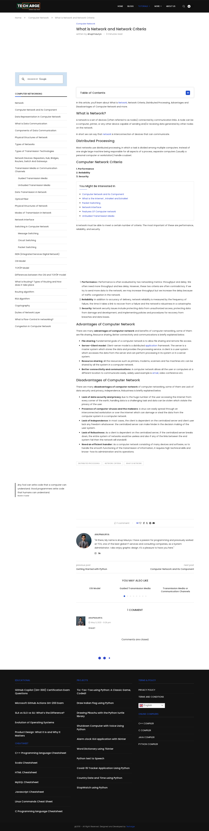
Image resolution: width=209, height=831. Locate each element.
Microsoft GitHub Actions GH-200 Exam (39, 703)
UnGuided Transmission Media (98, 216)
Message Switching (28, 233)
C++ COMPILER (146, 723)
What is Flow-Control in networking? (34, 319)
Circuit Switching (27, 240)
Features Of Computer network (99, 211)
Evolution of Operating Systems (34, 722)
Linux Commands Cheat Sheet (34, 801)
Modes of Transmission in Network (33, 212)
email (155, 373)
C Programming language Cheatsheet (39, 811)
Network (122, 102)
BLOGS (130, 6)
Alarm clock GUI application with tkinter (101, 739)
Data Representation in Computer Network (38, 116)
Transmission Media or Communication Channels (175, 590)
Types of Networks (25, 144)
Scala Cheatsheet (26, 763)
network (107, 134)
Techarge (130, 826)
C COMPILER (144, 730)
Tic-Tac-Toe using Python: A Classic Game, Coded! (104, 691)
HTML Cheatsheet (26, 772)
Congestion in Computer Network (33, 326)
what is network (134, 463)
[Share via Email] (154, 523)
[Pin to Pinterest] (150, 523)
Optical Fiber (21, 199)
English (147, 705)
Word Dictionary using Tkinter (95, 749)
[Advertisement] (135, 61)
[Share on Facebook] (144, 523)
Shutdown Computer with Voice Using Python (100, 727)
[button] (80, 591)
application (151, 345)
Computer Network (38, 17)
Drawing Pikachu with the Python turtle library (100, 714)
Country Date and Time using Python (99, 778)
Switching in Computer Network (32, 226)
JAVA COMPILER (146, 737)
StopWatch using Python (92, 787)
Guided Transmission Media (135, 588)
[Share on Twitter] (147, 523)
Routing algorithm (24, 291)
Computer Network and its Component (103, 194)
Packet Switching (91, 202)
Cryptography (22, 305)
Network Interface (91, 207)
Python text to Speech (90, 758)
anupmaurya (94, 34)
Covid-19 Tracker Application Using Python (103, 768)
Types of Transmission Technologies (34, 151)
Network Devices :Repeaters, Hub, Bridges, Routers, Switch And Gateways (37, 160)
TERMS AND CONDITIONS (151, 696)
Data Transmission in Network (31, 192)
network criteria (113, 463)
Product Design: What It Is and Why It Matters (37, 734)
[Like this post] (140, 523)
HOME (120, 6)
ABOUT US (170, 6)
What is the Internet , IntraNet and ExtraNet (105, 198)
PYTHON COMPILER (148, 744)
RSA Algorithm (22, 298)
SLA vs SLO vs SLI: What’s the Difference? (39, 713)
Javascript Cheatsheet (29, 792)
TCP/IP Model (22, 267)
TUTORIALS (143, 6)
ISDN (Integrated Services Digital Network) (37, 254)
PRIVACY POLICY (146, 689)
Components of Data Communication (35, 130)
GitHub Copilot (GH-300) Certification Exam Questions (42, 691)
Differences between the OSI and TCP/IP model (40, 274)
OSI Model (94, 588)
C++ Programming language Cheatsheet (40, 753)
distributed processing (89, 463)
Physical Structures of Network (31, 137)
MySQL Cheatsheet (27, 782)
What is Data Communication (31, 123)
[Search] (183, 6)
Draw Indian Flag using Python (95, 703)
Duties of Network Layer (27, 312)
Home (18, 17)
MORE (157, 6)
